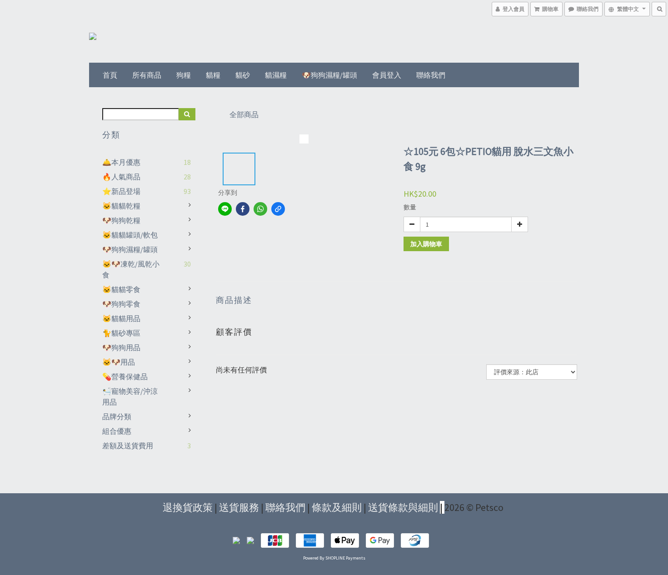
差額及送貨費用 (127, 445)
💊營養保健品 (125, 376)
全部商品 (244, 114)
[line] (225, 209)
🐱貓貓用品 (121, 318)
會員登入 (386, 74)
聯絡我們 (430, 74)
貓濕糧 (276, 74)
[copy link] (278, 209)
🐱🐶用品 (118, 362)
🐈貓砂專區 (121, 332)
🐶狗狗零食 (121, 303)
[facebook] (242, 209)
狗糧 (183, 74)
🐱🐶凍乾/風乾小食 (131, 269)
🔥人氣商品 (121, 176)
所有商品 (146, 74)
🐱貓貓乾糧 (121, 205)
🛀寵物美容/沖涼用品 (130, 396)
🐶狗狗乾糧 (121, 220)
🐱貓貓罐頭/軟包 (130, 234)
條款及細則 (337, 507)
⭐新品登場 (121, 191)
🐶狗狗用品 (121, 347)
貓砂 (242, 74)
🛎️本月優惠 (121, 162)
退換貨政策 (188, 507)
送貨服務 (239, 507)
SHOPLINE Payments (345, 558)
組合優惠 (116, 431)
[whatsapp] (260, 209)
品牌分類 (116, 416)
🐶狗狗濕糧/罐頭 (329, 74)
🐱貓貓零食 (121, 289)
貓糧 (213, 74)
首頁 (110, 74)
